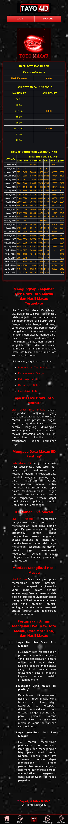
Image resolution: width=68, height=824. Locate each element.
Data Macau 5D (22, 463)
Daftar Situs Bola (28, 385)
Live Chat (61, 822)
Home (7, 822)
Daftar (20, 822)
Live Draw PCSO (27, 391)
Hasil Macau (20, 579)
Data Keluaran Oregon (31, 373)
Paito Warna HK (27, 379)
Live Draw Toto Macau (30, 409)
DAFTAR (48, 18)
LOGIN (20, 18)
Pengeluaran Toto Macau (33, 367)
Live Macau (26, 519)
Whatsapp (47, 822)
